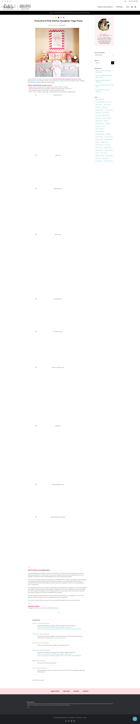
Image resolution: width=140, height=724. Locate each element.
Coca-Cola (98, 115)
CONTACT (86, 691)
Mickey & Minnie (108, 139)
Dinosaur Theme (107, 118)
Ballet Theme (99, 104)
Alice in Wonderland (100, 102)
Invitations (108, 134)
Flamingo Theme (99, 123)
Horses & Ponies (99, 128)
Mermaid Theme (109, 137)
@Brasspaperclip (35, 650)
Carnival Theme (109, 110)
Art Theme (109, 102)
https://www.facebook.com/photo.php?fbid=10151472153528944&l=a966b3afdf (59, 629)
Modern (97, 142)
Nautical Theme (99, 145)
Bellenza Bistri (35, 643)
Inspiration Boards (100, 134)
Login (125, 1)
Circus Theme (105, 112)
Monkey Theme (104, 142)
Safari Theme (103, 153)
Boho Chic (105, 107)
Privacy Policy (72, 717)
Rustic (97, 153)
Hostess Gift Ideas (100, 131)
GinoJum (34, 668)
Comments (62, 25)
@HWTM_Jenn (35, 623)
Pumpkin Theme (99, 150)
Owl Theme (107, 145)
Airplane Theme (99, 99)
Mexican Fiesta (99, 139)
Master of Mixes (99, 137)
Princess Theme (107, 147)
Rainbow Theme (109, 150)
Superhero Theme (100, 155)
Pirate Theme (99, 147)
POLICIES (76, 691)
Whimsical (98, 158)
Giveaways (98, 126)
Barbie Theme (107, 104)
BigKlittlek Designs (34, 81)
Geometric (107, 123)
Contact (84, 717)
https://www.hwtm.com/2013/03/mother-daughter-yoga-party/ (54, 627)
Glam (104, 126)
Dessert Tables (105, 115)
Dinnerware (98, 118)
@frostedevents (35, 634)
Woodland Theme (108, 161)
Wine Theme (105, 158)
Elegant (106, 120)
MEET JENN (66, 691)
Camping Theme (99, 110)
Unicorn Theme (109, 155)
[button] (135, 7)
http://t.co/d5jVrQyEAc (60, 638)
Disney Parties (99, 120)
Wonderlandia (99, 161)
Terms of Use (79, 717)
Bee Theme (98, 107)
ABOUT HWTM (55, 691)
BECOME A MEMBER (133, 1)
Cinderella (98, 112)
